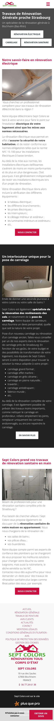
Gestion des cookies (27, 642)
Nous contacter (27, 232)
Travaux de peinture (27, 615)
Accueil (27, 609)
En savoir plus (27, 435)
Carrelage (11, 42)
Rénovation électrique (27, 34)
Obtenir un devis (41, 715)
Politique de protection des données (27, 639)
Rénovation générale (27, 612)
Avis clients (27, 619)
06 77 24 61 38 (28, 684)
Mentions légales (27, 629)
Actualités (27, 622)
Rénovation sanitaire (36, 42)
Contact (27, 625)
